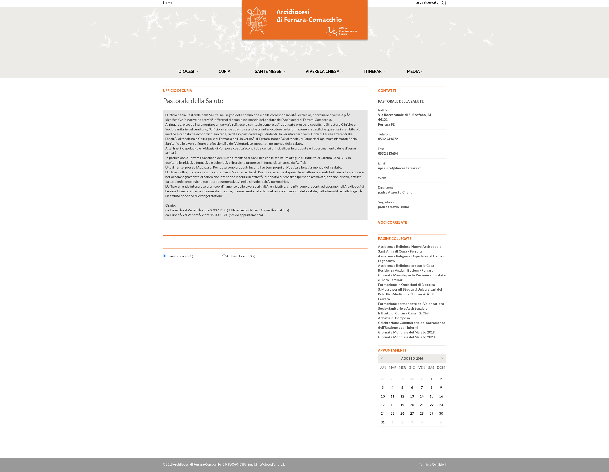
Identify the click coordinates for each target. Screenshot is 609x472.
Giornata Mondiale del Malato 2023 (406, 337)
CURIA (225, 71)
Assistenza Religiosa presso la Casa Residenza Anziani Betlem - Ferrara (406, 267)
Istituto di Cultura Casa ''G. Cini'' (404, 313)
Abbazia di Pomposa (394, 318)
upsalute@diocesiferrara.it (399, 168)
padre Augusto (395, 192)
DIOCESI (187, 71)
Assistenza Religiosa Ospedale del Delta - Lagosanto (411, 258)
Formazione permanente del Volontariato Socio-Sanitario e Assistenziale (411, 306)
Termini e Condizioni (432, 464)
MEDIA (414, 71)
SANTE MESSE (269, 71)
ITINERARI (374, 71)
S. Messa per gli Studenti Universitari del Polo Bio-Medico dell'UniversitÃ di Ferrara (410, 294)
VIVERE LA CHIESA (323, 71)
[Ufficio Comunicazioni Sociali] (331, 31)
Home (167, 2)
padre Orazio (393, 207)
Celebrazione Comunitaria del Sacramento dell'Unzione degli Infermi (411, 325)
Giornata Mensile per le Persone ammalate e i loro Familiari (412, 277)
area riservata (428, 2)
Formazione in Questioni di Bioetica (406, 285)
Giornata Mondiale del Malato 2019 (406, 332)
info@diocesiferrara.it (270, 464)
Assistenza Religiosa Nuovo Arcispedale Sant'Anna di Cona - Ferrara (409, 248)
